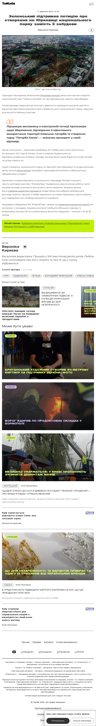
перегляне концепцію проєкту (74, 204)
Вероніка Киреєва (48, 30)
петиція (36, 276)
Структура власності (66, 642)
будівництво (20, 276)
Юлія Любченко (23, 585)
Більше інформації (82, 721)
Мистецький (10, 486)
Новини (8, 585)
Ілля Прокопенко (29, 486)
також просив (23, 170)
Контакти (48, 642)
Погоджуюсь (58, 721)
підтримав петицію (50, 95)
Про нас (26, 642)
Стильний (48, 288)
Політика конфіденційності (48, 708)
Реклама (37, 642)
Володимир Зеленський (58, 276)
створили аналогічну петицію (23, 191)
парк (6, 276)
